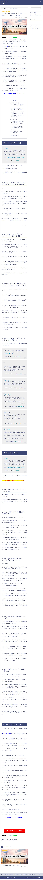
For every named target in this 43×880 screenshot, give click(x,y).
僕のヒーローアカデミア (5, 11)
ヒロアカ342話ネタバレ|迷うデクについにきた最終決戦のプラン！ (17, 127)
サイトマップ (34, 25)
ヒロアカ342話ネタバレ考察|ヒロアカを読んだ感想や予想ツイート (17, 116)
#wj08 (8, 157)
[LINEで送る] (15, 37)
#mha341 (11, 157)
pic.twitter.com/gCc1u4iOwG (18, 467)
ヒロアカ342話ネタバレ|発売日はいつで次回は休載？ (17, 122)
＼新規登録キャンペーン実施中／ (14, 817)
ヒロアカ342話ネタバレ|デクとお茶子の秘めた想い (17, 132)
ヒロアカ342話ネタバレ (12, 119)
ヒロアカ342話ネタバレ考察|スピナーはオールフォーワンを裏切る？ (17, 109)
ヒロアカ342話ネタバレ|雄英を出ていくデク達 (17, 129)
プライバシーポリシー (36, 28)
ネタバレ (7, 839)
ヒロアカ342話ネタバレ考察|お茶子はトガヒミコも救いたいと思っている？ (17, 113)
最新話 (16, 839)
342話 (3, 839)
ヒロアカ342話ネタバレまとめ (14, 135)
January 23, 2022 (15, 160)
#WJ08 (8, 353)
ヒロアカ (12, 839)
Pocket (11, 37)
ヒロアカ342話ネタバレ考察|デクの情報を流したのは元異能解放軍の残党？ (17, 105)
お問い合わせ (13, 877)
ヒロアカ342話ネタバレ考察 (13, 103)
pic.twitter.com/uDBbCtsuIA (18, 157)
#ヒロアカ (6, 148)
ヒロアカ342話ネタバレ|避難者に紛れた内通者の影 (17, 124)
